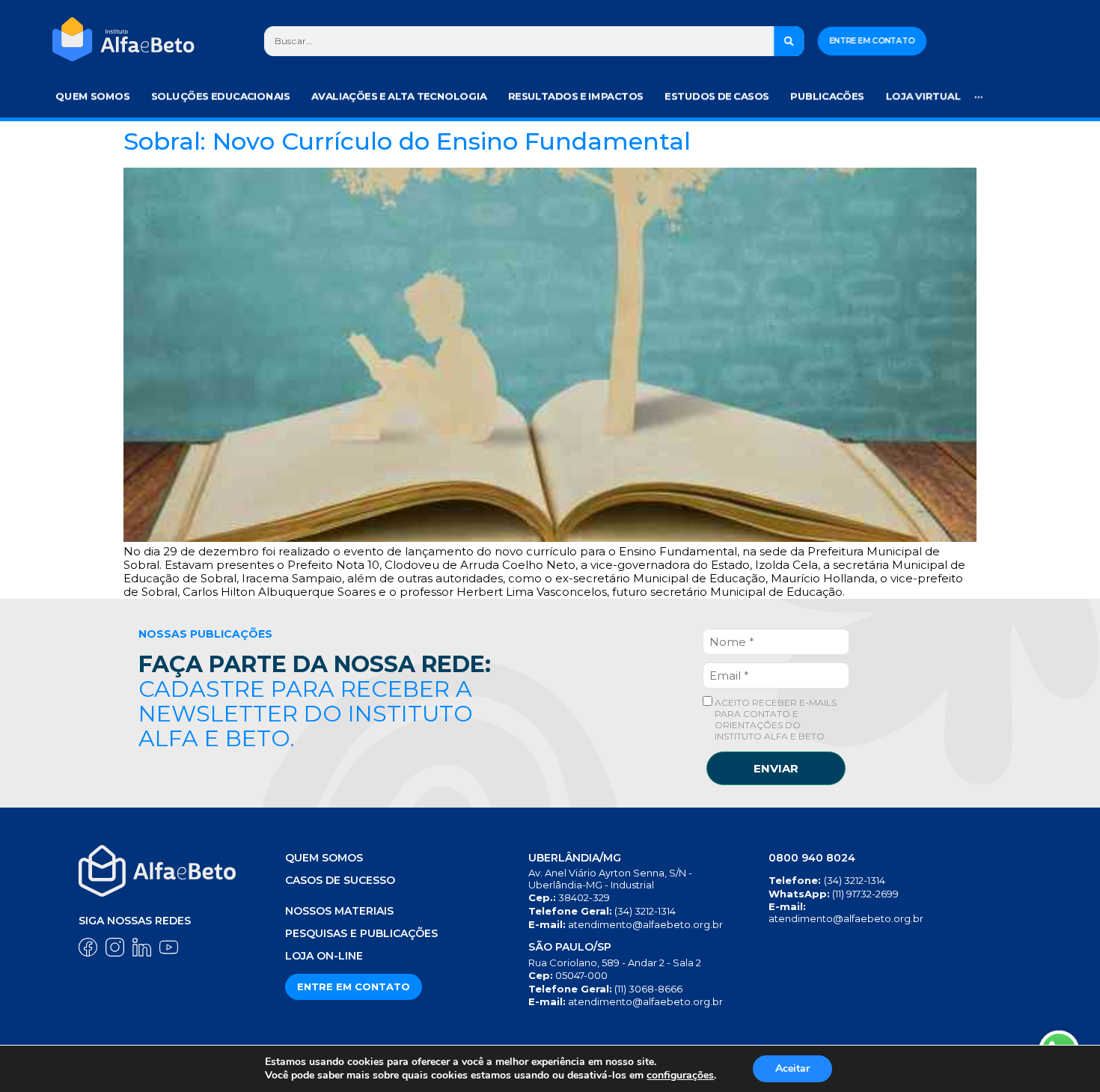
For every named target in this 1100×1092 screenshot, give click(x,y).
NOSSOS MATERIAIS (339, 911)
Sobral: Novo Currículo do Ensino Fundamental (407, 141)
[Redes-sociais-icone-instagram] (115, 947)
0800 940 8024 (812, 857)
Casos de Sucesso (340, 880)
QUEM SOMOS (324, 857)
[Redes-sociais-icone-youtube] (168, 947)
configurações (680, 1075)
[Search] (789, 41)
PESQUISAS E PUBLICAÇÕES (361, 933)
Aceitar (792, 1068)
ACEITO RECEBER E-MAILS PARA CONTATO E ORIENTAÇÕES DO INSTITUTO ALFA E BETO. (774, 719)
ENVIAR (776, 768)
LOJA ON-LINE (324, 956)
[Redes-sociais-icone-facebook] (88, 947)
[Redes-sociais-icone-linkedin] (141, 947)
